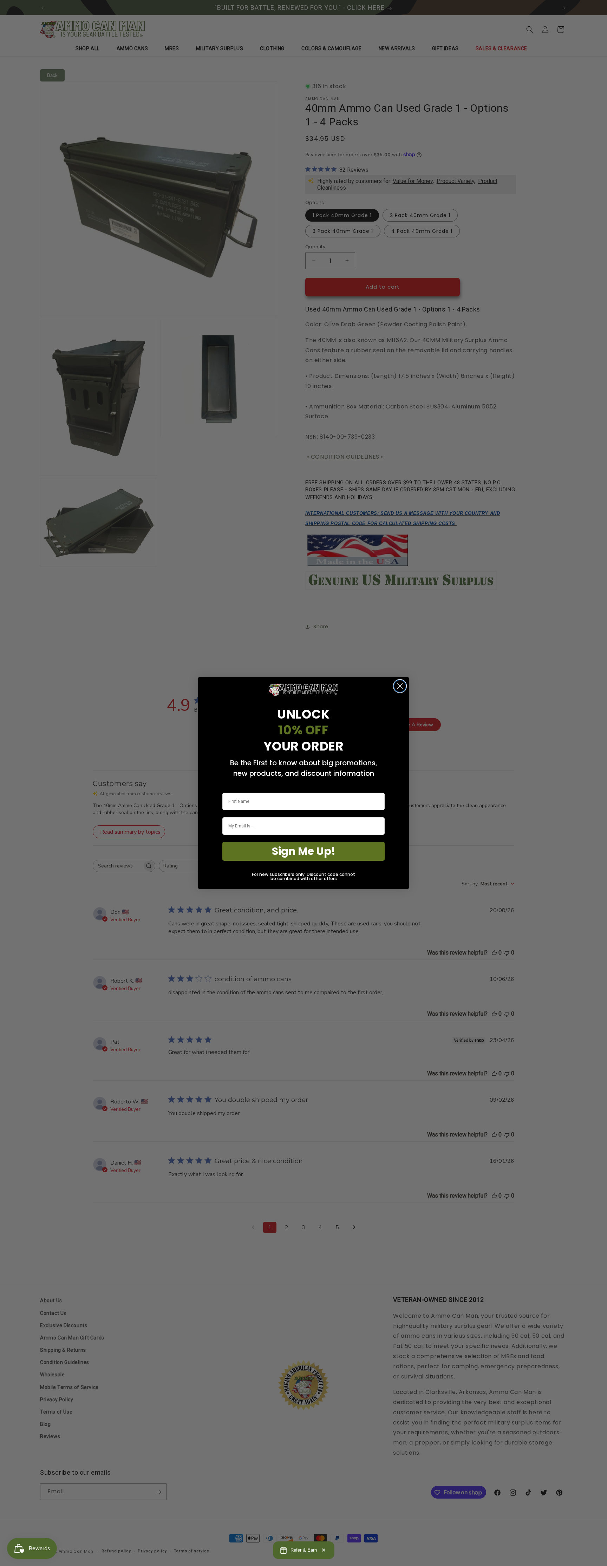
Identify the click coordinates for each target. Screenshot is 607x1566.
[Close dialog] (400, 686)
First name (232, 788)
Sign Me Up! (303, 851)
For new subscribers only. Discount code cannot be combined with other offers (303, 876)
